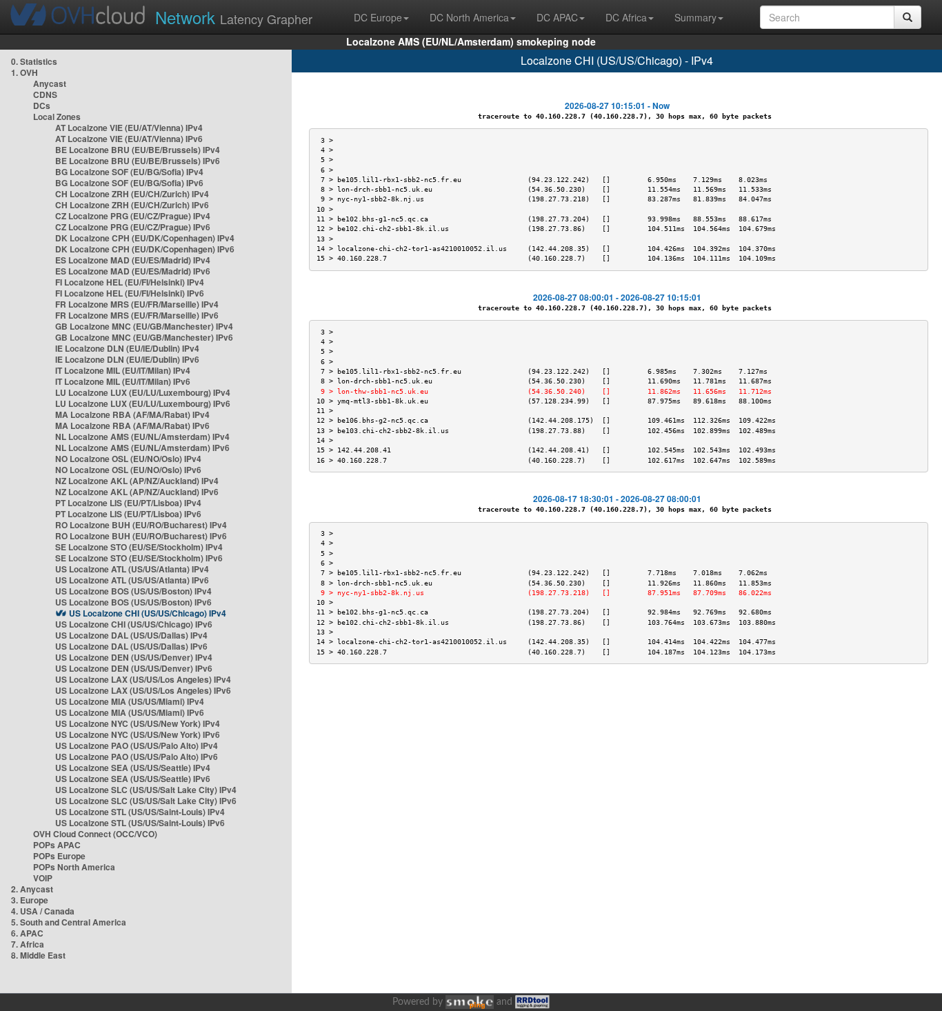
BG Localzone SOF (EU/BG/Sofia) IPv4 (129, 172)
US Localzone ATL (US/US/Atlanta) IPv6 (132, 580)
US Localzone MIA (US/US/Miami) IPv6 (129, 712)
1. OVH (24, 72)
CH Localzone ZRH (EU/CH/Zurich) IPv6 (132, 205)
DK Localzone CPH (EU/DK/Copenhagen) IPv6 (144, 249)
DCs (41, 105)
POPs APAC (57, 845)
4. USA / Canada (42, 911)
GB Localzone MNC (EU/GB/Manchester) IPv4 (144, 326)
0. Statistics (34, 61)
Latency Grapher (233, 17)
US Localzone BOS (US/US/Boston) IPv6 (133, 602)
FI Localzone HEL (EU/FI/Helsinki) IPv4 (129, 282)
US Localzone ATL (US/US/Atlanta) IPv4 (132, 569)
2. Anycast (32, 889)
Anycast (49, 83)
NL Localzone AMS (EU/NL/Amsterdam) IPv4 (142, 436)
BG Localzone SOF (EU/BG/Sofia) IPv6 (129, 183)
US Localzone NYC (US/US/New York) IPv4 (137, 723)
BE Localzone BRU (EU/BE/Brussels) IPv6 (137, 160)
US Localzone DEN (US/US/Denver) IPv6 (133, 668)
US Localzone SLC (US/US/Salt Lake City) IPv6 (146, 800)
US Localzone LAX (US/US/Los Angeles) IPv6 (143, 690)
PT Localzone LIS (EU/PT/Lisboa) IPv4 (128, 503)
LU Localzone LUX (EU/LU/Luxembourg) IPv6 (142, 403)
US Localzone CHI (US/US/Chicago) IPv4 (147, 613)
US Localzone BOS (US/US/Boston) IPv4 (133, 591)
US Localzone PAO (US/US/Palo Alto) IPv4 (136, 745)
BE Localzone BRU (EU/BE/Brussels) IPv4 (137, 149)
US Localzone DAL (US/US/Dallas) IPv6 (131, 646)
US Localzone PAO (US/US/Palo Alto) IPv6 (136, 756)
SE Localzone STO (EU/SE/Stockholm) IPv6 (139, 558)
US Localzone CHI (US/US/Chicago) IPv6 (133, 624)
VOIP (42, 878)
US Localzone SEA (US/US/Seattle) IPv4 (132, 767)
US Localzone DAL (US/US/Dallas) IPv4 (131, 635)
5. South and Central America (68, 922)
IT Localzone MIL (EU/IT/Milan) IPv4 (122, 370)
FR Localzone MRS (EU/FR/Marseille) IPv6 (137, 315)
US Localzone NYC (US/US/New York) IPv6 (137, 734)
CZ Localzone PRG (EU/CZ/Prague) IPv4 (132, 216)
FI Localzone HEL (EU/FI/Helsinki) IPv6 (129, 293)
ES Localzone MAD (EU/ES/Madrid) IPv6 (132, 271)
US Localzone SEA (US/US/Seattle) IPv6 (132, 778)
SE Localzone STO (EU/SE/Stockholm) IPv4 (139, 547)
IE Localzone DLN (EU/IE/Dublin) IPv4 (127, 348)
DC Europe (378, 17)
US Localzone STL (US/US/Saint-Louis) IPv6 (140, 823)
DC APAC (557, 17)
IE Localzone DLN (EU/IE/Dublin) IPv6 (127, 359)
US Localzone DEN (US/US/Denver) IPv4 (133, 657)
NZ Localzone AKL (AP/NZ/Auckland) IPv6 (137, 492)
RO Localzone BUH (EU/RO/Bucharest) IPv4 (141, 525)
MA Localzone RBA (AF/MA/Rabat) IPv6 (132, 425)
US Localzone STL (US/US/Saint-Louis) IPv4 (140, 811)
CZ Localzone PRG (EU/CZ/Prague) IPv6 (132, 227)
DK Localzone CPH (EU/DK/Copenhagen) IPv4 (144, 238)
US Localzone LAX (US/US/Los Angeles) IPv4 (143, 679)
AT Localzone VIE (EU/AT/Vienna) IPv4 (129, 127)
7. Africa (27, 944)
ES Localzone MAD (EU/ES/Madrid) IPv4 (132, 260)
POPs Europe (59, 856)
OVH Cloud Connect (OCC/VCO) (95, 834)
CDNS (45, 94)
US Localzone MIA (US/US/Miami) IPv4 (129, 701)
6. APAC (27, 933)
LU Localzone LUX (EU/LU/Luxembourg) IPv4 (142, 392)
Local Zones (57, 116)
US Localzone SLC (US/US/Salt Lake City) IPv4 (146, 789)
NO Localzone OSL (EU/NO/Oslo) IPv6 (128, 469)
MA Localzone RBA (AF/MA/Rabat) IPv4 (132, 414)
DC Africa (626, 17)
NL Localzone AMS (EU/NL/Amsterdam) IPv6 (142, 447)
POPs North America (74, 867)
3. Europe (29, 900)
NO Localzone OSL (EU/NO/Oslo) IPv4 (128, 458)
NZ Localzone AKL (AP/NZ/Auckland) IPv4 (137, 480)
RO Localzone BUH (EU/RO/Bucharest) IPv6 (141, 536)
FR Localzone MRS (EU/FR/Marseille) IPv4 (137, 304)
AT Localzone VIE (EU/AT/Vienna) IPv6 (129, 138)
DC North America (469, 17)
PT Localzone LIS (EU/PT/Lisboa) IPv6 (128, 514)
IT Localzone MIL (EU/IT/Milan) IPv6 (122, 381)
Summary (695, 17)
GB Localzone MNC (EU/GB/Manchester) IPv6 (144, 337)
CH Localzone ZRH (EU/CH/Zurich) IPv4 (132, 194)
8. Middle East (38, 955)
